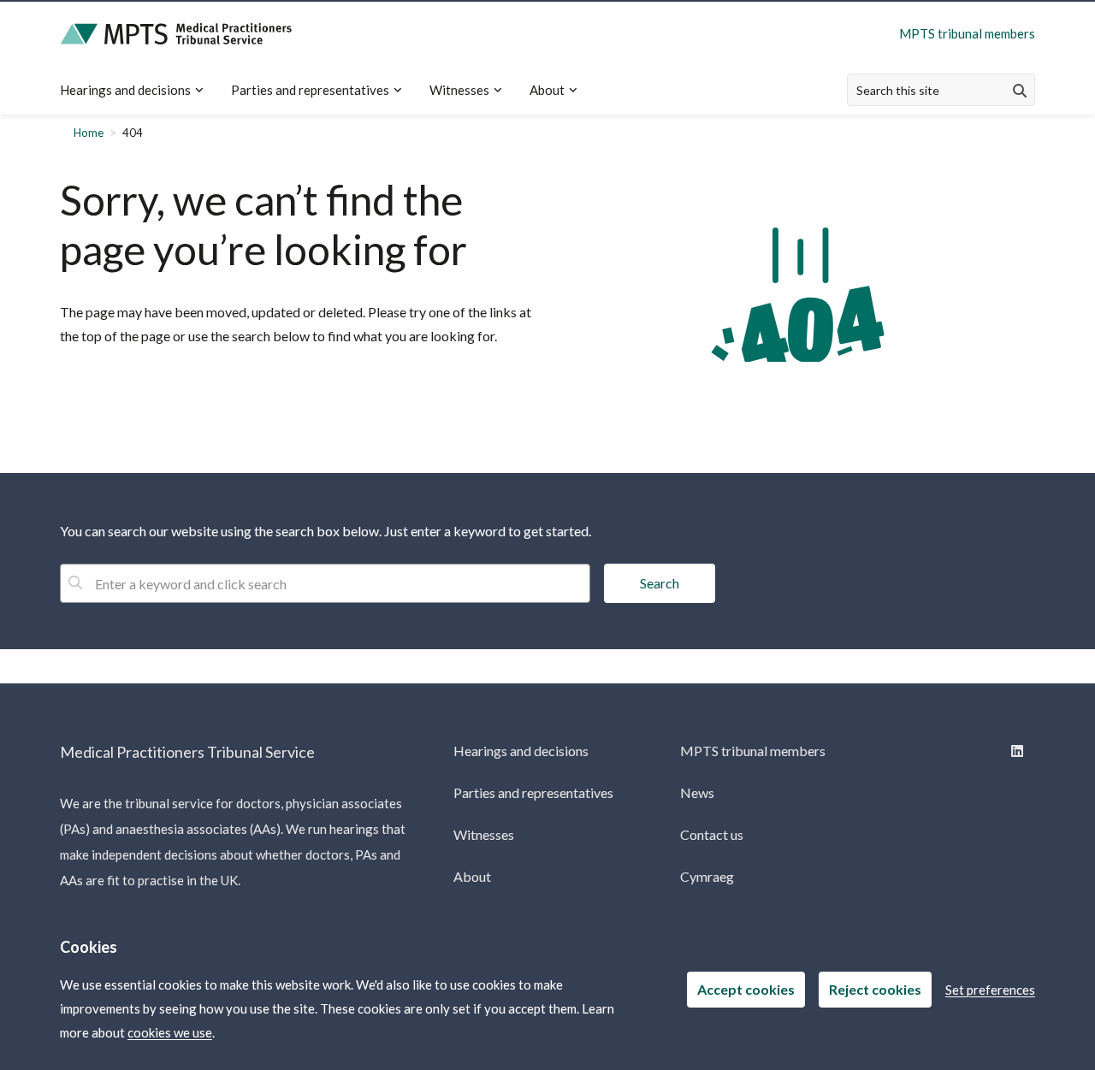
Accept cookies (746, 989)
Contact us (711, 834)
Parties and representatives (310, 90)
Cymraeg (707, 876)
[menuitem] (138, 90)
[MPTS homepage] (176, 34)
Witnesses (459, 90)
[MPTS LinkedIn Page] (1016, 750)
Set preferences (990, 989)
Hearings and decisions (125, 90)
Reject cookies (875, 989)
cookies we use (169, 1032)
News (697, 792)
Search (659, 583)
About (547, 90)
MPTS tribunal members (967, 33)
